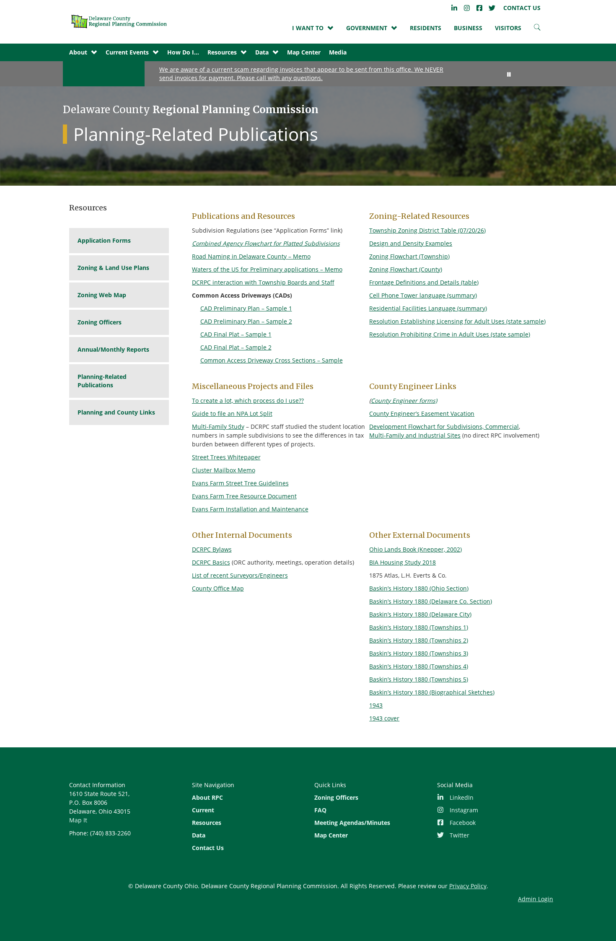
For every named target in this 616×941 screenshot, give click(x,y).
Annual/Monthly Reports (113, 349)
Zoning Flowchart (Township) (409, 256)
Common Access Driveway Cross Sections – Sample (271, 360)
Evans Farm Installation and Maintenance (250, 509)
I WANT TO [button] (308, 28)
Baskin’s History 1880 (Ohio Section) (418, 588)
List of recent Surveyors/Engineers (240, 575)
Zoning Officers (100, 322)
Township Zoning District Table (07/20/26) (427, 230)
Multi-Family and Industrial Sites (415, 435)
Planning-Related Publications (102, 381)
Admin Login (535, 899)
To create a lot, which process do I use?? (248, 400)
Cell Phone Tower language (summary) (423, 295)
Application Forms (104, 240)
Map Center (304, 52)
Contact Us (208, 848)
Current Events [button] (127, 52)
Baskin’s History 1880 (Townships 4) (418, 666)
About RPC (207, 797)
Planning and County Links (116, 412)
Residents (425, 28)
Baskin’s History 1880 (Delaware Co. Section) (430, 601)
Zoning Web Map (102, 295)
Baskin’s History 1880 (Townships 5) (418, 679)
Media (338, 52)
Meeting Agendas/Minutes (352, 823)
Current (203, 810)
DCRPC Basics (211, 562)
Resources (206, 823)
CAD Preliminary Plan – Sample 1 (246, 308)
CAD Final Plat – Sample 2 (236, 347)
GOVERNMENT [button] (366, 28)
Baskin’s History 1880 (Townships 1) (418, 627)
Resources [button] (222, 52)
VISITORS (508, 28)
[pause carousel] (509, 74)
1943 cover (384, 718)
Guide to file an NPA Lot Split (232, 413)
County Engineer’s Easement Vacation (421, 413)
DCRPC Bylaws (212, 549)
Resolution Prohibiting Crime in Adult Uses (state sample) (449, 334)
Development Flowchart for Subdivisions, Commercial (444, 426)
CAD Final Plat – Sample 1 (236, 334)
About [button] (78, 52)
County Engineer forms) (404, 400)
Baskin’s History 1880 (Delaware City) (420, 614)
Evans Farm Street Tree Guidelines (240, 483)
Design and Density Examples (410, 243)
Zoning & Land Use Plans (113, 268)
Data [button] (262, 52)
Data (198, 835)
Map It (78, 820)
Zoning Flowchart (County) (405, 269)
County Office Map (218, 588)
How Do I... (183, 52)
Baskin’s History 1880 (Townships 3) (418, 653)
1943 (376, 705)
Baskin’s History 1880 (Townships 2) (418, 640)
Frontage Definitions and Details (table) (424, 282)
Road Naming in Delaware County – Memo (251, 256)
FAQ (320, 810)
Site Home (121, 21)
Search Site (537, 29)
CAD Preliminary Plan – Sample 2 (246, 321)
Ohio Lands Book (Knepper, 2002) (415, 549)
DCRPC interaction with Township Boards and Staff (263, 282)
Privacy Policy (468, 886)
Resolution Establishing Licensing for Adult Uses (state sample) (457, 321)
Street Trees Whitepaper (226, 457)
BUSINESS (468, 28)
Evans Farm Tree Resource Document (244, 496)
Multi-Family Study (218, 426)
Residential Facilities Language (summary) (428, 308)
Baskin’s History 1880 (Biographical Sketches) (431, 692)
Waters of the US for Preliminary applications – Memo (267, 269)
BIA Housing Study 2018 (402, 562)
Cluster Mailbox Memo (223, 470)
